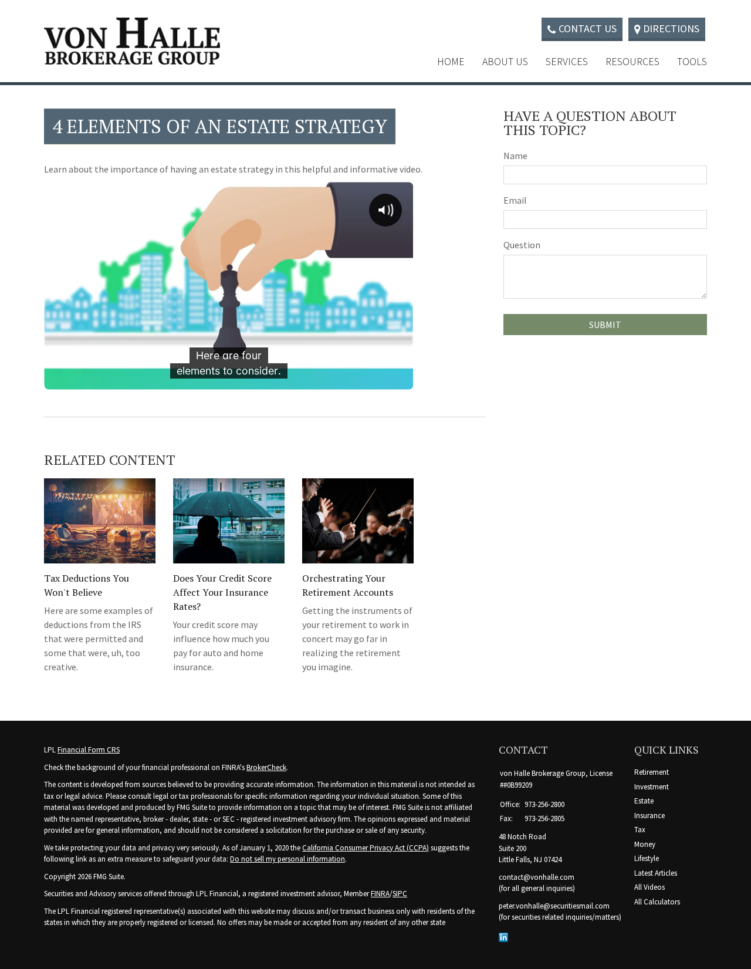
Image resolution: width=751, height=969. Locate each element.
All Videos (649, 887)
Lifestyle (646, 858)
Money (644, 844)
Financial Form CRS (88, 750)
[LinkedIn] (503, 937)
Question (521, 245)
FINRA (380, 894)
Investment (651, 787)
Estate (644, 801)
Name (515, 155)
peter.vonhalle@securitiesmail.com (554, 906)
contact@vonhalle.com (536, 877)
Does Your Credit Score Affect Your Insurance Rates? (222, 592)
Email (515, 200)
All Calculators (657, 902)
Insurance (649, 816)
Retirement (651, 772)
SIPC (400, 894)
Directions (671, 28)
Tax (639, 830)
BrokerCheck (266, 767)
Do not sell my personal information (287, 859)
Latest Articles (655, 873)
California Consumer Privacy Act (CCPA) (365, 848)
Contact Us (588, 28)
